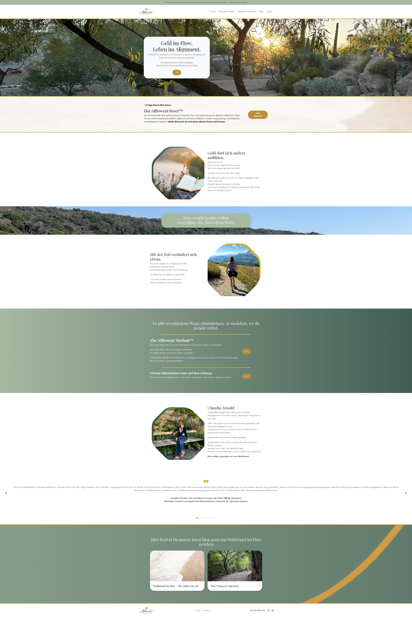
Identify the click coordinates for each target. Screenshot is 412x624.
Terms (198, 610)
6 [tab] (215, 518)
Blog (261, 11)
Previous (6, 493)
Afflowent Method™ (247, 11)
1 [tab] (197, 518)
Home (213, 11)
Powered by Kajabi (267, 618)
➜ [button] (177, 72)
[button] (258, 114)
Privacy (206, 610)
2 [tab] (201, 518)
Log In (270, 11)
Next (406, 493)
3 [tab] (204, 518)
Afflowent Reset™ (226, 11)
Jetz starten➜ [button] (258, 114)
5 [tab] (211, 518)
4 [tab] (208, 518)
